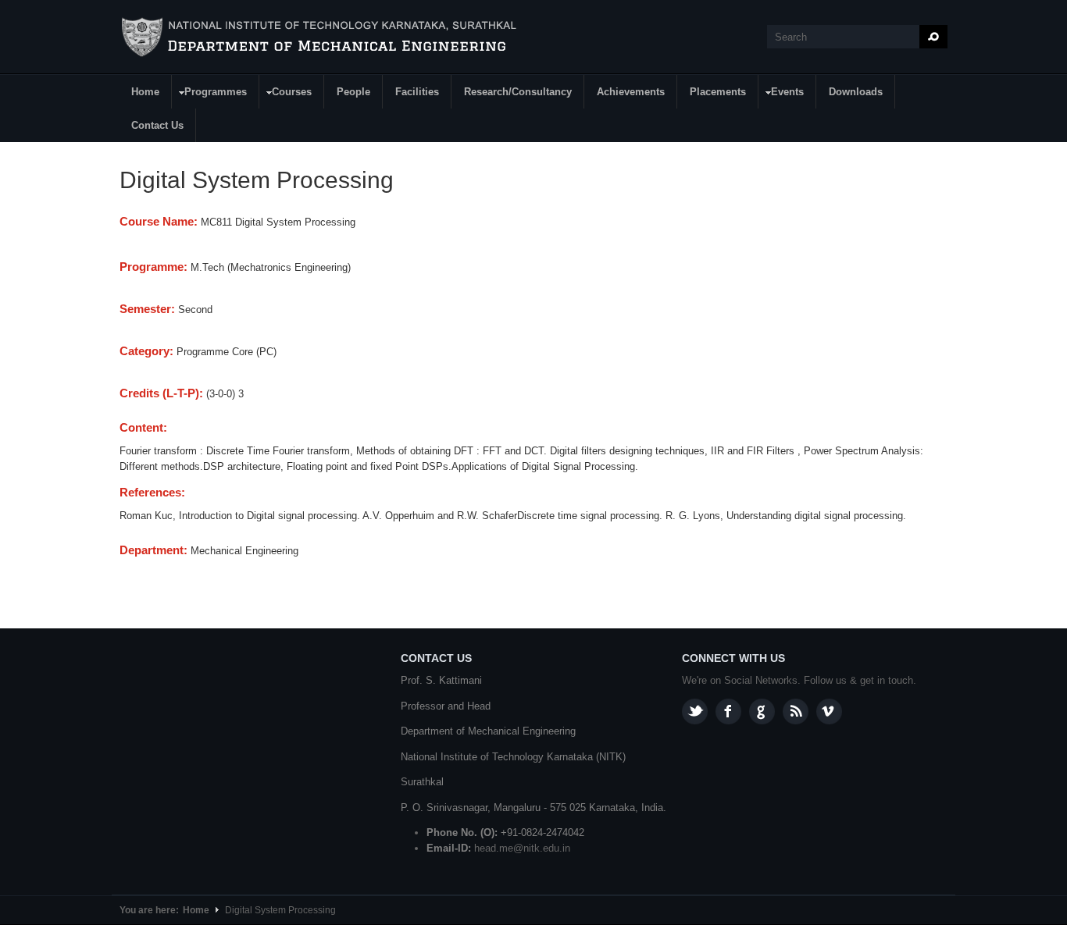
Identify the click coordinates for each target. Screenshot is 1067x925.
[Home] (321, 37)
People (353, 92)
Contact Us (157, 125)
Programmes (210, 94)
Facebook (728, 711)
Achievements (631, 92)
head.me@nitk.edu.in (522, 848)
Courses (286, 94)
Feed (795, 711)
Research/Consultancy (518, 92)
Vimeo (829, 711)
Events (781, 94)
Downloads (856, 92)
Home (145, 92)
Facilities (417, 92)
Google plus (762, 711)
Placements (718, 92)
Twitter (695, 711)
